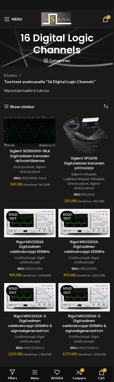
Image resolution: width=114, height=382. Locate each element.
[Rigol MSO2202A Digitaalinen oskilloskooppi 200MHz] (84, 223)
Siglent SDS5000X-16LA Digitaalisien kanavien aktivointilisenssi (30, 156)
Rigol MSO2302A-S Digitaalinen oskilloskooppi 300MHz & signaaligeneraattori (84, 323)
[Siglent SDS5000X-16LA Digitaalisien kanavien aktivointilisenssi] (30, 131)
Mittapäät (97, 179)
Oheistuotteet (23, 167)
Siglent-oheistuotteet (33, 169)
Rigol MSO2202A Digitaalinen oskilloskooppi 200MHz (84, 246)
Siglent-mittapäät (83, 174)
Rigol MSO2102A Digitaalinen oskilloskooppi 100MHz (30, 246)
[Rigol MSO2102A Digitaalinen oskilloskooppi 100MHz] (30, 223)
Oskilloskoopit (25, 258)
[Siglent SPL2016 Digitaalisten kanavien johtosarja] (84, 135)
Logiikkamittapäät (76, 179)
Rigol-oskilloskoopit (32, 260)
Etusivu (10, 75)
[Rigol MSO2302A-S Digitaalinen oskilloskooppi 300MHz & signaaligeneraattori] (84, 297)
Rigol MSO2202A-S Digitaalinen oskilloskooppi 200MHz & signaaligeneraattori (30, 323)
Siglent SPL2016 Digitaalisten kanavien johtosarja (84, 163)
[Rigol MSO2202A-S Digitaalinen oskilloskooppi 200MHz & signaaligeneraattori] (30, 297)
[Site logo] (57, 18)
